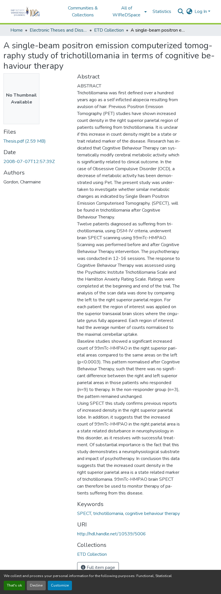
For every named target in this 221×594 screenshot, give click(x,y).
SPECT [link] (84, 513)
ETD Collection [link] (109, 30)
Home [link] (16, 30)
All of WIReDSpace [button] (126, 11)
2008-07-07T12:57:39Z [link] (29, 161)
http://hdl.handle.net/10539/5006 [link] (111, 534)
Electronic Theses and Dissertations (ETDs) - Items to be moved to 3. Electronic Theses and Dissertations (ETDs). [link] (58, 30)
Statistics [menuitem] (162, 11)
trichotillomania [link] (108, 513)
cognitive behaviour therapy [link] (152, 513)
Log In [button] (201, 11)
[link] (36, 141)
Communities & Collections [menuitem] (83, 11)
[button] (33, 11)
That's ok (14, 585)
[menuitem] (128, 11)
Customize (60, 585)
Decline (36, 585)
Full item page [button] (100, 567)
